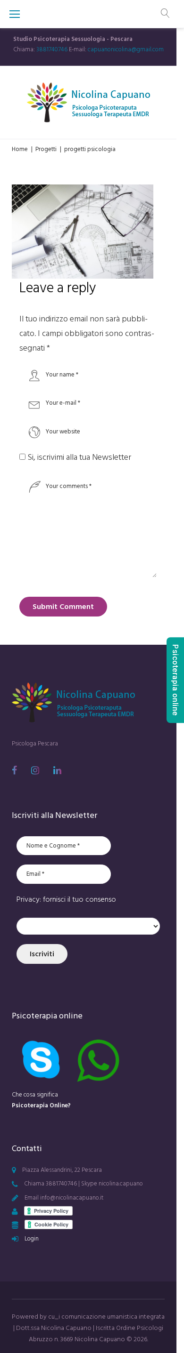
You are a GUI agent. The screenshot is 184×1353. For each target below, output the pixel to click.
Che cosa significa (41, 1099)
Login (32, 1238)
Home (20, 149)
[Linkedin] (57, 770)
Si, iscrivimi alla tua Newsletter (78, 457)
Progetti (46, 149)
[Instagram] (35, 770)
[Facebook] (14, 770)
